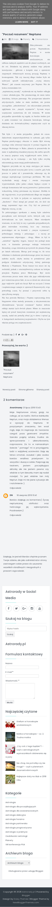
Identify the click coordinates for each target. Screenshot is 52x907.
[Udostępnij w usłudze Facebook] (12, 340)
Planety (26, 39)
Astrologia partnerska (16, 823)
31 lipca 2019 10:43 (32, 407)
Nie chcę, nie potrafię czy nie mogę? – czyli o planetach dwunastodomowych (31, 767)
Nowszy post (9, 389)
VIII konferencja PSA (15, 844)
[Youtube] (40, 608)
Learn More (21, 22)
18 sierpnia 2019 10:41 (27, 495)
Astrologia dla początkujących (20, 806)
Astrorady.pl (15, 644)
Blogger (39, 871)
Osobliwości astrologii (16, 836)
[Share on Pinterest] (26, 334)
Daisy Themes (21, 899)
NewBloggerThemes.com (26, 902)
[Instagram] (32, 608)
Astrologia (10, 802)
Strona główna (26, 389)
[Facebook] (8, 608)
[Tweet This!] (19, 334)
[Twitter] (16, 608)
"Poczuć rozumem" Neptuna (21, 34)
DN (11, 495)
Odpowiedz (15, 488)
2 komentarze (41, 39)
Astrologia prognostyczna (18, 827)
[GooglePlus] (24, 608)
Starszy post (43, 389)
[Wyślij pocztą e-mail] (4, 340)
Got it (34, 22)
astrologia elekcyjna (15, 815)
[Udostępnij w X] (9, 340)
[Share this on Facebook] (16, 334)
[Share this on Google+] (23, 334)
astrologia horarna (14, 819)
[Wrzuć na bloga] (7, 340)
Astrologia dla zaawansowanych (21, 810)
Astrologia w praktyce (16, 831)
